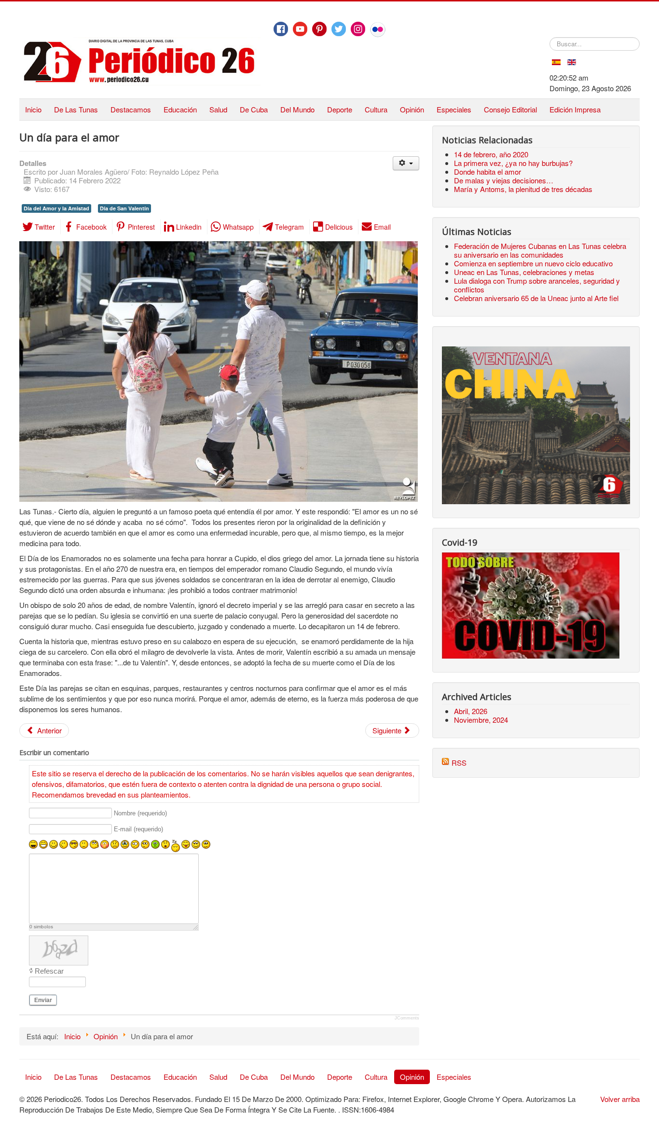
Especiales (454, 109)
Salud (218, 109)
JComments (407, 1018)
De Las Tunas (76, 109)
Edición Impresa (575, 109)
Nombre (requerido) (140, 813)
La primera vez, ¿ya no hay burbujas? (513, 163)
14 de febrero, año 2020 (491, 154)
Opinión (412, 109)
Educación (180, 109)
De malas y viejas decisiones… (503, 180)
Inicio (33, 109)
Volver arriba (620, 1099)
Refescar (49, 971)
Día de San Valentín (124, 208)
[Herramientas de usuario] (406, 163)
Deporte (339, 109)
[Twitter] (338, 29)
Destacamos (130, 109)
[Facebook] (281, 29)
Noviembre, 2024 (481, 720)
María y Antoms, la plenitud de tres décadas (523, 189)
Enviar (43, 1000)
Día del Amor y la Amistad (56, 208)
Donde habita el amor (487, 171)
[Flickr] (377, 29)
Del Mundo (297, 109)
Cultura (376, 109)
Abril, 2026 (470, 711)
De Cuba (254, 109)
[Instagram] (358, 29)
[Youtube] (300, 29)
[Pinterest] (319, 29)
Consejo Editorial (510, 109)
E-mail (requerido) (138, 829)
